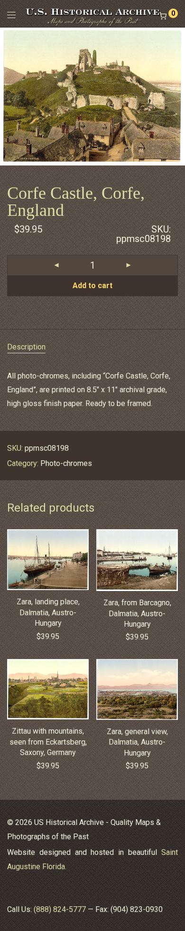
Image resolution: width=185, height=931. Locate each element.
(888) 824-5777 (60, 909)
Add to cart (92, 285)
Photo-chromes (66, 463)
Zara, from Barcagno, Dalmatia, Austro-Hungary (137, 613)
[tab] (92, 347)
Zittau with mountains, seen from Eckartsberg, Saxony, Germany (48, 742)
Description (26, 346)
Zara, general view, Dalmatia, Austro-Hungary (137, 742)
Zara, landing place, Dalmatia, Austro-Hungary (48, 612)
